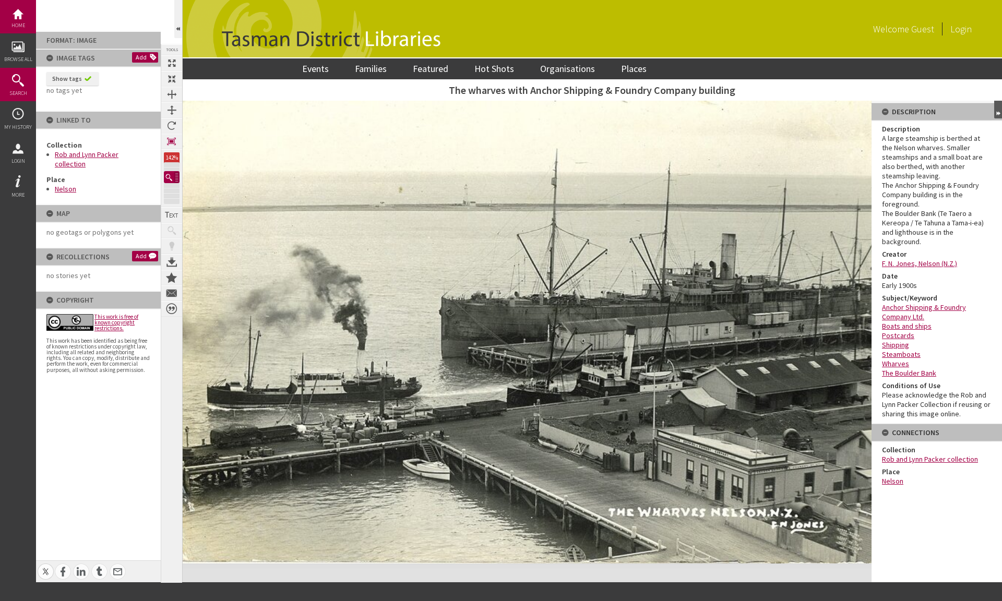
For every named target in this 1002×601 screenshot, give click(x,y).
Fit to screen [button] (171, 79)
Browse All (18, 59)
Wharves (895, 363)
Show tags (67, 78)
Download (171, 262)
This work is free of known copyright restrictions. (116, 322)
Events (315, 69)
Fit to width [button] (171, 94)
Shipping (895, 345)
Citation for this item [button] (171, 309)
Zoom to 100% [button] (171, 141)
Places (634, 69)
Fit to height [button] (171, 110)
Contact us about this (171, 293)
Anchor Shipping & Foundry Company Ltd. (924, 312)
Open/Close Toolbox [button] (178, 19)
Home (18, 25)
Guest (922, 29)
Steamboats (901, 354)
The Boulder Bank (909, 373)
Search (18, 93)
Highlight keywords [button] (171, 246)
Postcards (898, 335)
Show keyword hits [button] (171, 230)
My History (18, 127)
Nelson (65, 189)
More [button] (18, 194)
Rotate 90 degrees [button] (171, 126)
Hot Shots (494, 69)
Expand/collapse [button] (998, 109)
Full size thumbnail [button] (171, 63)
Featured (430, 69)
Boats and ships (907, 326)
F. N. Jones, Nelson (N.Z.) (919, 263)
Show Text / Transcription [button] (171, 215)
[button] (172, 177)
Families (371, 69)
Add (141, 57)
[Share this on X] (46, 565)
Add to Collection (171, 277)
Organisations (567, 69)
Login (18, 161)
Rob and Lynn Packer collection (930, 459)
